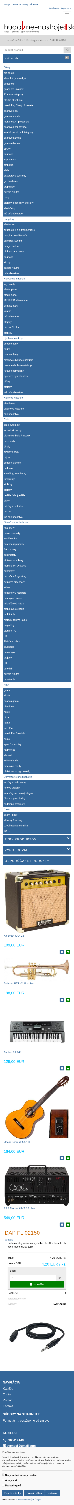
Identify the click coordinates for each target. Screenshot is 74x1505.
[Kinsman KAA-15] (37, 901)
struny (7, 148)
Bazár (7, 809)
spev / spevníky (12, 744)
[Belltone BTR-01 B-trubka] (37, 969)
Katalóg (8, 1388)
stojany (8, 322)
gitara (7, 690)
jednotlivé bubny (13, 430)
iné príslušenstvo (13, 213)
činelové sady (11, 451)
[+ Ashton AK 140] (68, 1068)
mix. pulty (9, 527)
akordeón (9, 706)
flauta (7, 722)
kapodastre (10, 159)
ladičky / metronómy (15, 782)
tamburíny (9, 479)
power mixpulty (12, 533)
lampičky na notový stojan (18, 793)
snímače (8, 154)
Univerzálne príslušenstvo (18, 776)
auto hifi (8, 668)
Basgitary (9, 219)
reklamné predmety (14, 804)
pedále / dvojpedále (14, 495)
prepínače (9, 186)
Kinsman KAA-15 (14, 935)
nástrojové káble (13, 598)
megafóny (9, 625)
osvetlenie (9, 679)
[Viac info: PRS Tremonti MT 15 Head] (62, 1225)
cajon (7, 457)
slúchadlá (9, 646)
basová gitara (11, 701)
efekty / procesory (14, 251)
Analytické (11, 1480)
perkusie (8, 468)
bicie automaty (12, 424)
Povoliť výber (34, 1493)
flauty (7, 349)
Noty (6, 684)
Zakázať (53, 1493)
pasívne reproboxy (14, 544)
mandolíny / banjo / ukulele (18, 105)
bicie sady (9, 441)
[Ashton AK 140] (37, 1027)
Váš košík (36, 58)
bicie (6, 717)
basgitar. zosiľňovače (15, 235)
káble (7, 587)
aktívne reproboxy (14, 560)
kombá (7, 311)
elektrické (9, 72)
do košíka (38, 1284)
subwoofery (10, 554)
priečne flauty (11, 343)
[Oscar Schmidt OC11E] (37, 1107)
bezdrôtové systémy (15, 175)
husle (7, 711)
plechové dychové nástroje (18, 360)
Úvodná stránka (14, 40)
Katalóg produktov (36, 40)
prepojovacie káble (14, 608)
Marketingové (13, 1485)
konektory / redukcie (15, 592)
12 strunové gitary (14, 94)
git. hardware (11, 181)
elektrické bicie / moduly (17, 435)
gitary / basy (10, 814)
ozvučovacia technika (16, 825)
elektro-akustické (13, 100)
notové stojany (12, 787)
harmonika (9, 749)
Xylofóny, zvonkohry (15, 473)
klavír (7, 695)
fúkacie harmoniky (14, 370)
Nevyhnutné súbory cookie (20, 1475)
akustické (9, 83)
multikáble (9, 614)
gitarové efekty (12, 116)
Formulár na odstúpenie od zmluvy (26, 1420)
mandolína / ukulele (14, 733)
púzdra (7, 511)
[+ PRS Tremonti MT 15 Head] (68, 1225)
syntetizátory (11, 305)
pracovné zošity (12, 766)
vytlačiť (9, 1239)
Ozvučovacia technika (16, 522)
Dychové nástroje (13, 338)
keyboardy (9, 284)
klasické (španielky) (15, 78)
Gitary (7, 67)
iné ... (7, 830)
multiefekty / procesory (16, 121)
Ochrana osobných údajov (29, 1499)
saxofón (8, 728)
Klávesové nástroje (14, 278)
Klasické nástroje (13, 397)
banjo (7, 739)
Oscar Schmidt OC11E (17, 1141)
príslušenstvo (11, 273)
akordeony (9, 403)
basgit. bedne (11, 246)
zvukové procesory (14, 582)
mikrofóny (9, 571)
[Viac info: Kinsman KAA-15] (62, 952)
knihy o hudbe (11, 760)
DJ (5, 636)
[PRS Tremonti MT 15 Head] (37, 1185)
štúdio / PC (10, 630)
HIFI (6, 663)
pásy (6, 197)
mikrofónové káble (14, 603)
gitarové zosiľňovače (15, 127)
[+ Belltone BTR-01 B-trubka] (68, 1000)
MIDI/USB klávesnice (16, 300)
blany (7, 500)
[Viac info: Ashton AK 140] (62, 1068)
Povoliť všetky (12, 1493)
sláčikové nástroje (14, 408)
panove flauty (11, 354)
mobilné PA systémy (15, 565)
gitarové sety (11, 110)
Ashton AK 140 (12, 1052)
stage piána (10, 294)
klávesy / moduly (13, 820)
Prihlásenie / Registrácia (60, 8)
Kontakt (8, 1406)
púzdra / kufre (11, 192)
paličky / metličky (13, 506)
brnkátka (8, 164)
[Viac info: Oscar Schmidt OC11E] (62, 1158)
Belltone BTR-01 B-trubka (19, 983)
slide (6, 170)
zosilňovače (10, 538)
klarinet (8, 755)
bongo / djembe (12, 462)
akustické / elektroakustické (19, 229)
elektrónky (9, 208)
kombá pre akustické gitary (19, 132)
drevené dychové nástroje (18, 365)
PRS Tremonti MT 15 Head (20, 1208)
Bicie (6, 419)
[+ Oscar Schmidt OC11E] (68, 1158)
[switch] (3, 1475)
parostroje (9, 652)
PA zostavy (10, 549)
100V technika (12, 641)
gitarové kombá (12, 137)
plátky (7, 381)
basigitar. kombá (13, 240)
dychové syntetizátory (16, 376)
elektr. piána (10, 289)
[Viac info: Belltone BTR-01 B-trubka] (62, 1000)
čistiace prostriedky (14, 798)
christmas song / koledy (17, 771)
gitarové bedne (12, 143)
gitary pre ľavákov (14, 89)
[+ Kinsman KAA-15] (68, 952)
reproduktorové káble (15, 619)
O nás (7, 1394)
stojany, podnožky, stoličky (19, 202)
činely (7, 446)
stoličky (8, 332)
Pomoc (7, 1400)
